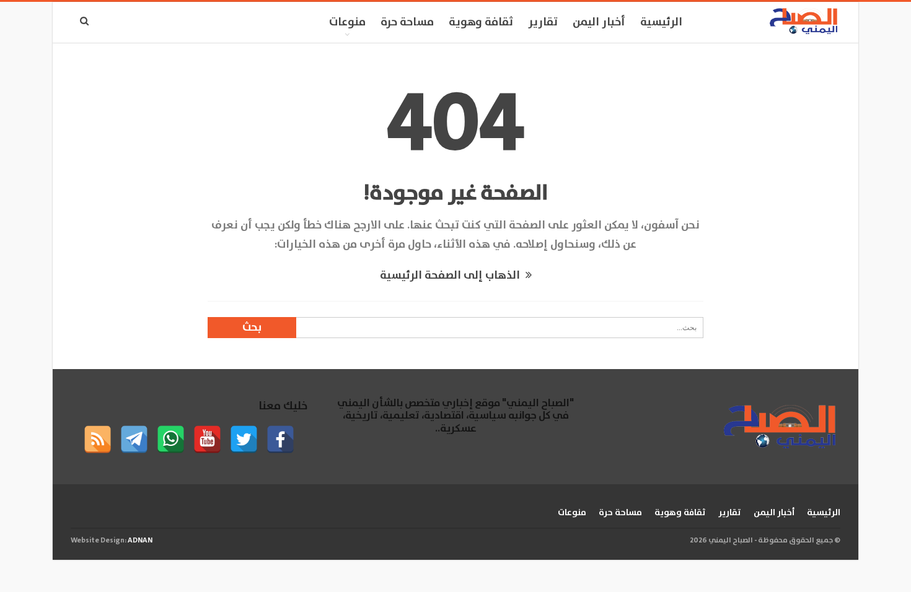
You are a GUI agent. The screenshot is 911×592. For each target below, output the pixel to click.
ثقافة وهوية (481, 22)
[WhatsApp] (171, 439)
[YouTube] (207, 439)
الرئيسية (661, 22)
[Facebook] (280, 439)
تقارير (543, 22)
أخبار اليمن (599, 22)
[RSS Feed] (98, 439)
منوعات (347, 22)
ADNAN (140, 540)
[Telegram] (134, 439)
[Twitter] (244, 439)
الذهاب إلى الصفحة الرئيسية (451, 275)
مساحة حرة (407, 22)
